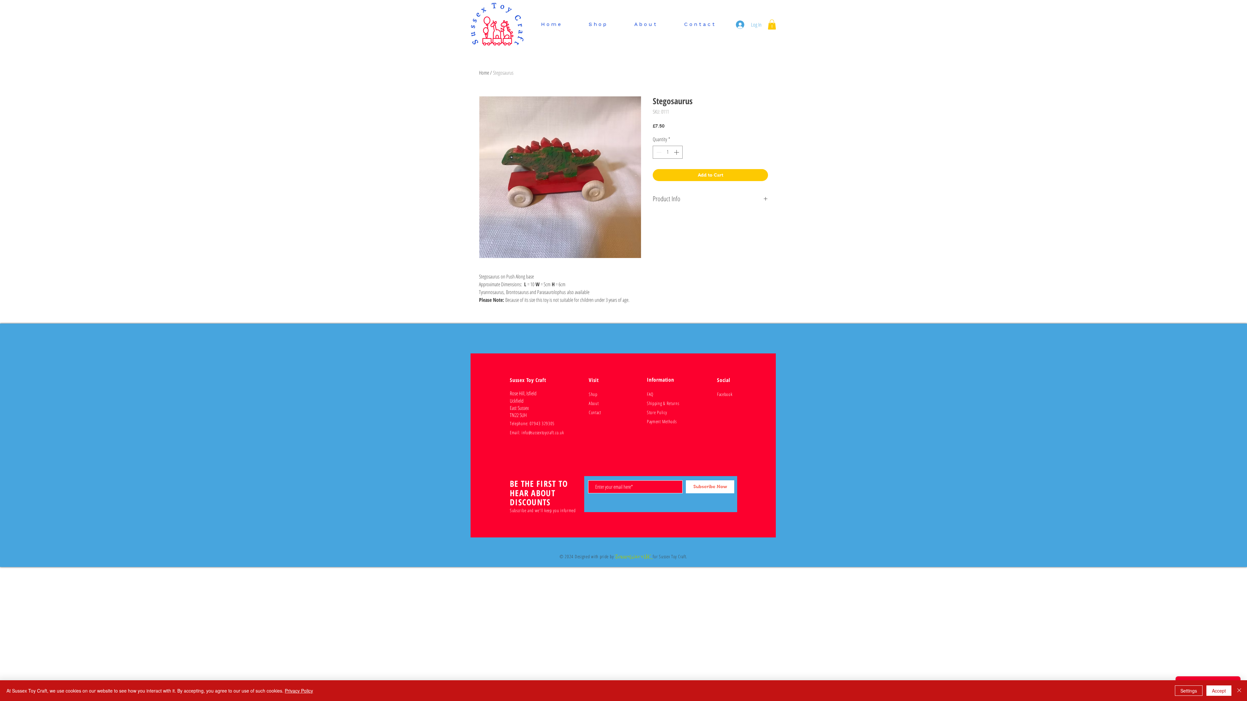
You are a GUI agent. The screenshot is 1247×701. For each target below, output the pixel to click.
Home (484, 72)
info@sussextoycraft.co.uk (543, 432)
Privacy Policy (299, 690)
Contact (595, 412)
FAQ (650, 394)
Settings (1188, 690)
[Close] (1239, 690)
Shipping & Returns (663, 403)
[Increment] (677, 152)
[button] (772, 24)
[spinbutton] (668, 152)
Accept (1219, 690)
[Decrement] (658, 152)
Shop (593, 394)
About (594, 403)
